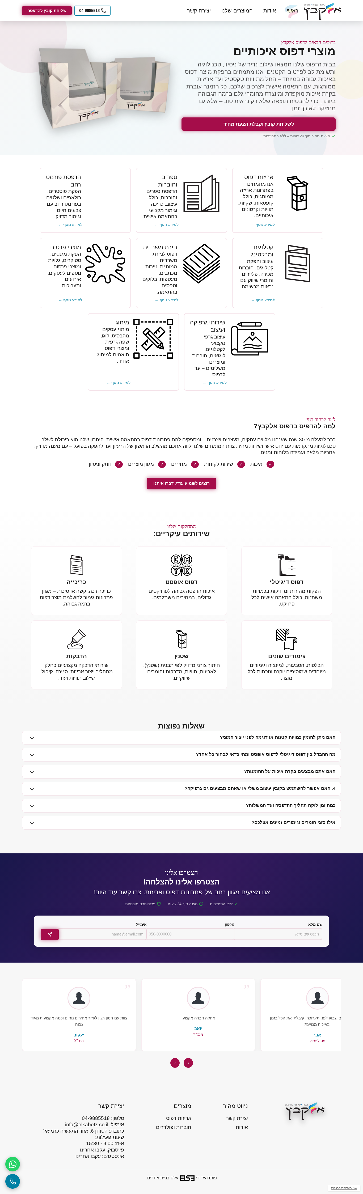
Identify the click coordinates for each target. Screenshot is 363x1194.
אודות (269, 11)
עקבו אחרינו (92, 1150)
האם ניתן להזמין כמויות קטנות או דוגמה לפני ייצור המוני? (277, 737)
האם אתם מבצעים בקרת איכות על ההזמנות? (289, 771)
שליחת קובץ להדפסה (46, 10)
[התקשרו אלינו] (12, 1181)
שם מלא (315, 924)
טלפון (229, 924)
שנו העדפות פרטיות (344, 1188)
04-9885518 (89, 10)
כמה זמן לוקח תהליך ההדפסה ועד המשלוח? (290, 805)
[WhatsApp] (12, 1164)
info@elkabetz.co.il (86, 1124)
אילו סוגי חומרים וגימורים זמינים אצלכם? (293, 822)
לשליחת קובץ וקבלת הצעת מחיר (258, 124)
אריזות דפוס (178, 1118)
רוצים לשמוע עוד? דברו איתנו (181, 483)
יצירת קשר (199, 11)
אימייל (141, 924)
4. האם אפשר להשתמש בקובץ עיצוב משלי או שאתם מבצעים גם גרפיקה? (260, 788)
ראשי (292, 11)
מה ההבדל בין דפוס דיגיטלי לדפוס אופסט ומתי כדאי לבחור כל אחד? (265, 754)
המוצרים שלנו (237, 11)
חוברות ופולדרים (173, 1127)
